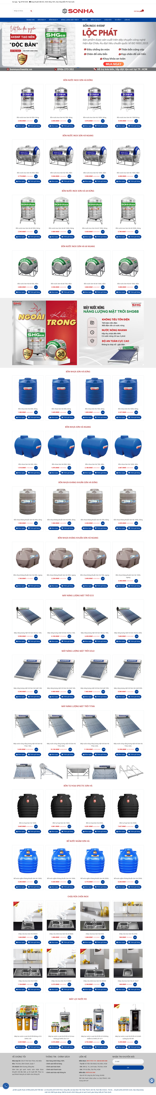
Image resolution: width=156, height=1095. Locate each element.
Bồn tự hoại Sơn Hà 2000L (94, 823)
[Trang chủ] (78, 11)
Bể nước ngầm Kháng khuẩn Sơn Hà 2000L (95, 878)
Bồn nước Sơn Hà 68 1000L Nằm (94, 284)
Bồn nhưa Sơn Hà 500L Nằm (61, 464)
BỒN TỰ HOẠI (95, 20)
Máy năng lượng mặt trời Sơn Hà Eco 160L (61, 633)
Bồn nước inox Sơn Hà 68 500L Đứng (28, 228)
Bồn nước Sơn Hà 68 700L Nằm (61, 284)
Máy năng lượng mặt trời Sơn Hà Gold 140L (28, 688)
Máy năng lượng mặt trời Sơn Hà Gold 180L (95, 688)
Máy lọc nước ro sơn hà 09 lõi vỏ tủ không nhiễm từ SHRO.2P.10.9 (94, 1037)
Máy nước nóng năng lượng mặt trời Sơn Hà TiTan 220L (94, 745)
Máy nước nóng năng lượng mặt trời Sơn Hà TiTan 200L (61, 745)
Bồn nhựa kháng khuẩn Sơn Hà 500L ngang (61, 575)
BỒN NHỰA (53, 20)
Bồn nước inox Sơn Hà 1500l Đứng (128, 117)
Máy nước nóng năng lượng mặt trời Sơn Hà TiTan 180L (27, 745)
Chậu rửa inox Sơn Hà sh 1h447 (128, 981)
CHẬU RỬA (108, 20)
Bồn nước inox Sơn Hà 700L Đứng (61, 117)
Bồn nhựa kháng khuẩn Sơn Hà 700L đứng (95, 520)
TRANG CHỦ (30, 20)
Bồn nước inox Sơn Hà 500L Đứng (28, 117)
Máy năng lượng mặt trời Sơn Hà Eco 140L (28, 633)
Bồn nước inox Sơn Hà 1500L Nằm (128, 173)
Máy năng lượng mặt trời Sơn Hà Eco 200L (128, 633)
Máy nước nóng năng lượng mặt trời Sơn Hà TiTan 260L (128, 745)
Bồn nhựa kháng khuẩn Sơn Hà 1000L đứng (128, 520)
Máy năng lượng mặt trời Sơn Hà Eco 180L (95, 633)
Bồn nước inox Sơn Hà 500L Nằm (28, 173)
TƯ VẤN (117, 20)
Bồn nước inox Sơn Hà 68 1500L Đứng (94, 228)
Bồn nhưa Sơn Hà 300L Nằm (27, 464)
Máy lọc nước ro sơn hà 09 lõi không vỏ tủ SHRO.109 (27, 1037)
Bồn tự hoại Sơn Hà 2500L (128, 823)
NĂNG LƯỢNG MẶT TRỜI (69, 20)
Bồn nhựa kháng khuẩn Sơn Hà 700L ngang (94, 575)
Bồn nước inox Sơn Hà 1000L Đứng (94, 117)
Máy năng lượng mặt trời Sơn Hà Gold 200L (128, 688)
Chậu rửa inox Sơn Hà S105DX (61, 981)
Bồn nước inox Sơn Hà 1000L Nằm (94, 173)
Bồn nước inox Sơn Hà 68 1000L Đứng (61, 228)
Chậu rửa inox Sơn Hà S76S (95, 934)
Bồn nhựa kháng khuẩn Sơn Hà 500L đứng (61, 520)
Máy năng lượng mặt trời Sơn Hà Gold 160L (61, 688)
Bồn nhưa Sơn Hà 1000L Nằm (128, 464)
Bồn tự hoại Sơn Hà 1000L (28, 823)
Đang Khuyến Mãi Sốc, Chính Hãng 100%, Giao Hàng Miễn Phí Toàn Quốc (52, 2)
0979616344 (24, 2)
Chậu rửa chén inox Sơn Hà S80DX (94, 981)
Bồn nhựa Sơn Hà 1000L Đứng (128, 409)
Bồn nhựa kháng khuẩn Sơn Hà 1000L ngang (128, 576)
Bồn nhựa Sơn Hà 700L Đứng (94, 409)
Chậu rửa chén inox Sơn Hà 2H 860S (61, 934)
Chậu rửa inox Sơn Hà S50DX (27, 934)
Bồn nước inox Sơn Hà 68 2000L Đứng (128, 228)
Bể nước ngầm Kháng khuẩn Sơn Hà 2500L (128, 878)
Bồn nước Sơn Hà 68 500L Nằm (28, 284)
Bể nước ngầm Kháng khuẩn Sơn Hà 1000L (28, 878)
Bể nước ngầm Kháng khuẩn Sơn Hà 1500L (61, 878)
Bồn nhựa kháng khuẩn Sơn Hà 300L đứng (28, 520)
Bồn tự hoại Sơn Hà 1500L (61, 823)
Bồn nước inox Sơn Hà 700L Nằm (61, 173)
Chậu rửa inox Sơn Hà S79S (128, 934)
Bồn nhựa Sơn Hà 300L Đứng (27, 409)
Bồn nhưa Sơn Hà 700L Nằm (94, 464)
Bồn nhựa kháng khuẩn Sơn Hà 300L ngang (27, 575)
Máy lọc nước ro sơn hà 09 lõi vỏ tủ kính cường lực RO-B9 (128, 1037)
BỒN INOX (41, 20)
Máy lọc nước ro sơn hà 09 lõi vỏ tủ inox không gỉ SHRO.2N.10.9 (61, 1037)
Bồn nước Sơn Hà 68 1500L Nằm (128, 284)
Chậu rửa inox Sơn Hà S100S (27, 981)
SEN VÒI (85, 20)
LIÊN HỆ (127, 20)
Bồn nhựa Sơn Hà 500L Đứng (61, 409)
